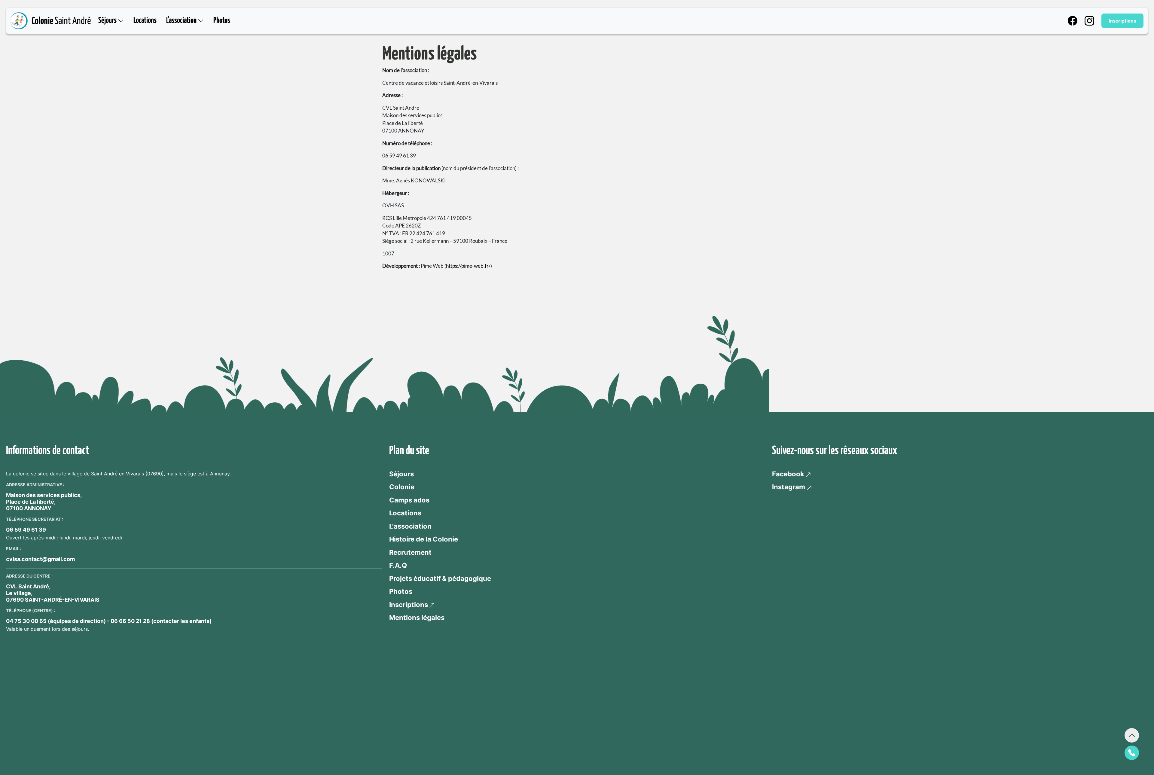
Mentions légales (416, 617)
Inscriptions (1122, 21)
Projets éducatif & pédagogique (440, 578)
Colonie (401, 487)
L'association (410, 526)
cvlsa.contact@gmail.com (40, 559)
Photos (221, 21)
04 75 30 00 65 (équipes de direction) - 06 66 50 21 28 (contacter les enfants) (109, 621)
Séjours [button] (108, 21)
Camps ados (409, 500)
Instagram (788, 487)
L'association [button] (182, 21)
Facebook (788, 474)
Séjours (401, 474)
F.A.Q (398, 565)
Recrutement (410, 552)
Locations (145, 21)
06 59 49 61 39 (26, 529)
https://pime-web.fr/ (468, 266)
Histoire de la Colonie (423, 539)
